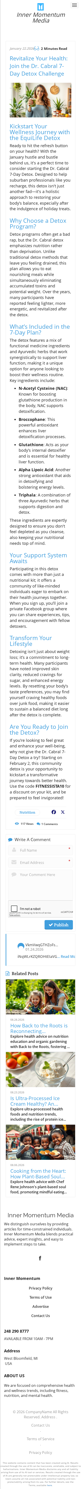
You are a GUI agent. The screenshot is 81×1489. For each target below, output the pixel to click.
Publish (60, 924)
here (49, 1485)
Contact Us (40, 1425)
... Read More (68, 956)
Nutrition (27, 812)
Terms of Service (40, 1438)
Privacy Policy (40, 1452)
